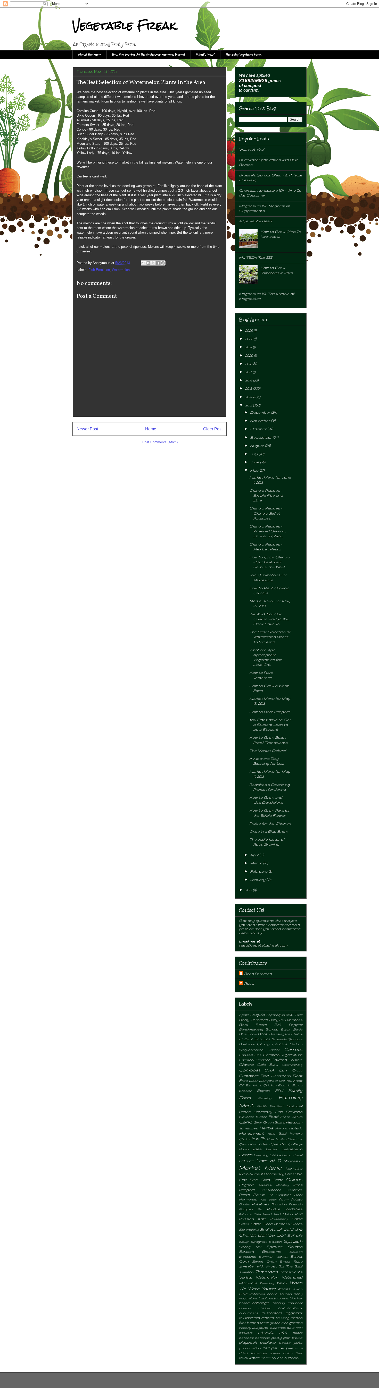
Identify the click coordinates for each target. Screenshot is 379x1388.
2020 (249, 355)
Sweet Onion (264, 1261)
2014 (249, 397)
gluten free (279, 1322)
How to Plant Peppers (269, 712)
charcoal (294, 1303)
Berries (272, 1029)
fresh (264, 1322)
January (258, 880)
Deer (253, 1080)
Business (246, 1044)
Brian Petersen (258, 974)
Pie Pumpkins (280, 1194)
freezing (282, 1317)
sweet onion (281, 1353)
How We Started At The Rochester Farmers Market (148, 54)
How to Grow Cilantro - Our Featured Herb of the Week (269, 562)
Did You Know (290, 1080)
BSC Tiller (293, 1014)
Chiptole (295, 1059)
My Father (287, 1174)
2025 (249, 330)
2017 (249, 372)
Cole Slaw (267, 1064)
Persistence (271, 1189)
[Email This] (143, 263)
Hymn (244, 1149)
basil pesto (268, 1298)
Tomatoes (266, 1271)
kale (290, 1327)
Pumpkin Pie (250, 1209)
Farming (264, 1098)
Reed (249, 983)
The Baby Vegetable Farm (243, 54)
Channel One (250, 1055)
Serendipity (249, 1229)
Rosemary (278, 1219)
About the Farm (89, 54)
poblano (268, 1342)
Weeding (267, 1283)
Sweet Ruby (290, 1261)
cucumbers (248, 1313)
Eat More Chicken (261, 1085)
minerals (266, 1332)
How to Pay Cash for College (275, 1144)
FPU (279, 1090)
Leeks (275, 1155)
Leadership (291, 1149)
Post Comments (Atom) (160, 442)
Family (295, 1090)
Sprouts (274, 1247)
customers (271, 1313)
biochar (296, 1298)
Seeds (296, 1223)
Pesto (244, 1195)
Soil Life (294, 1235)
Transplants (290, 1272)
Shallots (268, 1229)
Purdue (273, 1209)
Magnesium (292, 1161)
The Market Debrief (267, 750)
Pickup (259, 1195)
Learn (245, 1154)
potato (285, 1342)
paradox (246, 1337)
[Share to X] (153, 263)
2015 (249, 388)
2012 (249, 890)
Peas (297, 1185)
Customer (248, 1076)
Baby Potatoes (253, 1020)
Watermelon (121, 270)
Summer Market (273, 1256)
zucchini (291, 1358)
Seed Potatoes (276, 1223)
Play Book (268, 1199)
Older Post (213, 429)
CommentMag (292, 1064)
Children (279, 1060)
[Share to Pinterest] (163, 263)
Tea (281, 1266)
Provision (279, 1204)
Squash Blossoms (260, 1251)
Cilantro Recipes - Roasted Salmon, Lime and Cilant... (267, 531)
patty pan (280, 1337)
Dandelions (281, 1075)
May (254, 470)
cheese (245, 1308)
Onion (277, 1180)
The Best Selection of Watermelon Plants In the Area (269, 637)
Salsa (255, 1224)
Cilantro (246, 1064)
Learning (261, 1155)
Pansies (265, 1185)
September (261, 437)
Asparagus (275, 1014)
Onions (294, 1179)
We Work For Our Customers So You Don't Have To (269, 619)
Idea (256, 1149)
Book (263, 1034)
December (260, 412)
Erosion (245, 1090)
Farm (245, 1097)
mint (283, 1332)
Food (273, 1116)
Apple (244, 1014)
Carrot (273, 1049)
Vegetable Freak (124, 25)
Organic (246, 1185)
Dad (264, 1076)
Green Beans (274, 1122)
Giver (257, 1122)
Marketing (294, 1168)
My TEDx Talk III (255, 257)
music (297, 1332)
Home (150, 429)
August (257, 446)
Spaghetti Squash (266, 1241)
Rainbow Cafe (250, 1214)
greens (295, 1323)
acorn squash (279, 1294)
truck (243, 1357)
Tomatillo (246, 1272)
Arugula (257, 1014)
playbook (248, 1342)
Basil (243, 1025)
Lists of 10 (268, 1160)
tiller (298, 1353)
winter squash (271, 1357)
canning (278, 1303)
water (254, 1358)
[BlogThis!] (148, 263)
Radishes (293, 1209)
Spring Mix (250, 1246)
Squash (295, 1247)
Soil (281, 1235)
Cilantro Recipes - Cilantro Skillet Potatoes (265, 513)
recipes (286, 1348)
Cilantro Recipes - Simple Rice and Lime (266, 495)
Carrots (293, 1049)
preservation (250, 1348)
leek (299, 1327)
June (255, 462)
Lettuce (246, 1161)
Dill (241, 1085)
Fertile (262, 1106)
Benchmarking (251, 1029)
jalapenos (277, 1327)
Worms (283, 1289)
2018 (249, 364)
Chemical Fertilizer (254, 1059)
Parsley (282, 1185)
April (254, 855)
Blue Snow (248, 1034)
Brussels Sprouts (287, 1039)
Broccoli (262, 1039)
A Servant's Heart (256, 221)
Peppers (247, 1190)
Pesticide (294, 1189)
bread (244, 1303)
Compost (249, 1070)
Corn (283, 1070)
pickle (297, 1337)
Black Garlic (291, 1029)
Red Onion (283, 1214)
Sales (244, 1223)
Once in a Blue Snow (268, 831)
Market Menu (260, 1167)
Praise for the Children (270, 823)
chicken (264, 1308)
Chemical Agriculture (282, 1055)
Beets (261, 1025)
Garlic (245, 1122)
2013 (249, 405)
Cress (297, 1070)
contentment (290, 1308)
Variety (245, 1277)
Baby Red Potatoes (285, 1019)
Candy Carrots (272, 1044)
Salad (296, 1219)
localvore (245, 1332)
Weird (282, 1283)
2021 (249, 347)
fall (241, 1317)
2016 (249, 380)
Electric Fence (290, 1085)
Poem (283, 1199)
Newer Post (87, 429)
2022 (249, 339)
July (254, 454)
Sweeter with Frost (258, 1266)
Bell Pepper (288, 1025)
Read (267, 1214)
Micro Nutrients (252, 1174)
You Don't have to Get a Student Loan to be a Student (270, 724)
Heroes (281, 1128)
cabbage (260, 1303)
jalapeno (260, 1327)
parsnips (262, 1337)
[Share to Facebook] (158, 263)
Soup (244, 1241)
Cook (269, 1070)
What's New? (205, 54)
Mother (272, 1174)
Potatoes (260, 1204)
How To (257, 1138)
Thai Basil (294, 1266)
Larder (271, 1149)
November (260, 421)
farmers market (259, 1318)
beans (283, 1298)
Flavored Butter (253, 1116)
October (258, 429)
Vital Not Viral (251, 149)
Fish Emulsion (99, 270)
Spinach (293, 1241)
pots (297, 1342)
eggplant (293, 1313)
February (259, 871)
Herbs (266, 1128)
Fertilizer (277, 1106)
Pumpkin (295, 1204)
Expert (263, 1090)
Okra (265, 1180)
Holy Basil (276, 1133)
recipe (269, 1348)
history (245, 1327)
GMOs (296, 1116)
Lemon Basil (292, 1155)
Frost (285, 1116)
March (256, 863)
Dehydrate (268, 1080)
